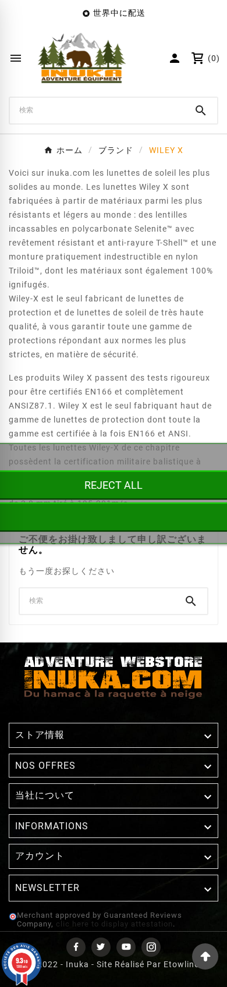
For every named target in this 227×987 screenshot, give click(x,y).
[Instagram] (151, 947)
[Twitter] (101, 947)
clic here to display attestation (114, 923)
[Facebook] (76, 947)
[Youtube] (126, 947)
